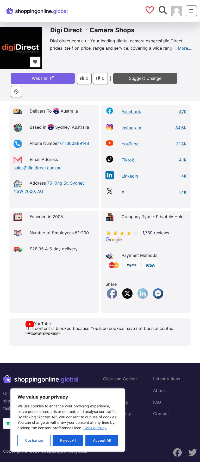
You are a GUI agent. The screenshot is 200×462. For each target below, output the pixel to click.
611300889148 (74, 143)
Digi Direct (66, 30)
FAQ (157, 402)
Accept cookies (43, 333)
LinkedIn (130, 176)
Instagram (131, 127)
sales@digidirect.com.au (37, 167)
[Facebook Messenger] (158, 297)
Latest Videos (166, 378)
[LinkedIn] (143, 297)
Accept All (102, 440)
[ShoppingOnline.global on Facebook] (177, 452)
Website (41, 78)
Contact (161, 413)
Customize (34, 440)
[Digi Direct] (21, 47)
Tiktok (128, 159)
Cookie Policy (95, 428)
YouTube (130, 143)
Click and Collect (120, 378)
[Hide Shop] (16, 91)
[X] (128, 297)
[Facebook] (112, 297)
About (159, 390)
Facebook (131, 111)
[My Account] (176, 10)
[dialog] (67, 420)
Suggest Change (145, 78)
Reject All (68, 440)
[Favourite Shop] (35, 62)
